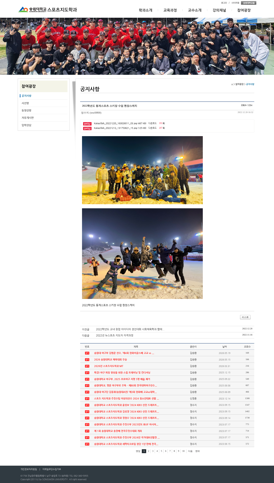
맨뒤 (197, 451)
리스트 (245, 317)
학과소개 (145, 10)
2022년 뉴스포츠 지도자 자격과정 (114, 335)
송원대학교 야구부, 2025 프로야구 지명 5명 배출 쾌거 (122, 379)
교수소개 (194, 10)
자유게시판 (28, 117)
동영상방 (26, 110)
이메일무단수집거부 (51, 469)
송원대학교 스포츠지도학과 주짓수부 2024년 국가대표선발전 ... (127, 437)
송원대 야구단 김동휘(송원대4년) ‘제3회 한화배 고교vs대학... (125, 392)
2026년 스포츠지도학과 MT (108, 366)
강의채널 (219, 10)
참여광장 (244, 10)
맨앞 (138, 451)
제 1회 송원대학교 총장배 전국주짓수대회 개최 (118, 430)
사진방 (25, 103)
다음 (190, 451)
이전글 (85, 329)
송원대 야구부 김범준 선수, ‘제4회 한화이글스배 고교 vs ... (124, 353)
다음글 (85, 335)
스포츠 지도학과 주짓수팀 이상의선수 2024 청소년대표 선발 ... (126, 398)
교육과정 (170, 10)
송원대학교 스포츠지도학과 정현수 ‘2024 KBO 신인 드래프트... (126, 417)
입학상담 (26, 125)
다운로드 (152, 123)
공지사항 (26, 95)
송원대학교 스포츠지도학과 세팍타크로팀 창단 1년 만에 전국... (126, 444)
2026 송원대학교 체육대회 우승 (110, 359)
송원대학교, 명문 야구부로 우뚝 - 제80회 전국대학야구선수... (125, 385)
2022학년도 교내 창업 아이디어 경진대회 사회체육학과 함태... (130, 329)
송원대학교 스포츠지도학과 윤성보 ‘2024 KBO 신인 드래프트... (126, 405)
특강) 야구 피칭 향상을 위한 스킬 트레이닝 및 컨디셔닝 (122, 372)
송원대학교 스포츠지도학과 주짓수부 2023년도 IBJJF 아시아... (126, 424)
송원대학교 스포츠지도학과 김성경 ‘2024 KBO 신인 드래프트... (126, 411)
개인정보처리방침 (29, 469)
